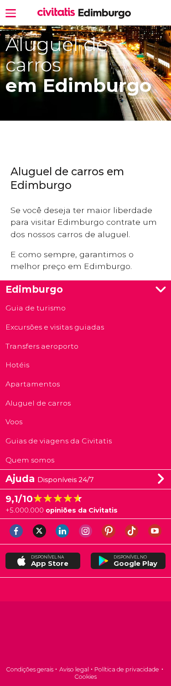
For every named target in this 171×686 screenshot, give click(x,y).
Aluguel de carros (38, 403)
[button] (10, 12)
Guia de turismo (35, 308)
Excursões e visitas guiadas (54, 327)
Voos (13, 421)
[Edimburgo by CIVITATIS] (58, 12)
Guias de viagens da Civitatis (58, 441)
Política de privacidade (126, 669)
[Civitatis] (85, 634)
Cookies (85, 676)
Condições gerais (29, 669)
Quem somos (29, 460)
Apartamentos (32, 384)
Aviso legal (74, 669)
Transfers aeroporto (41, 346)
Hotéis (17, 365)
